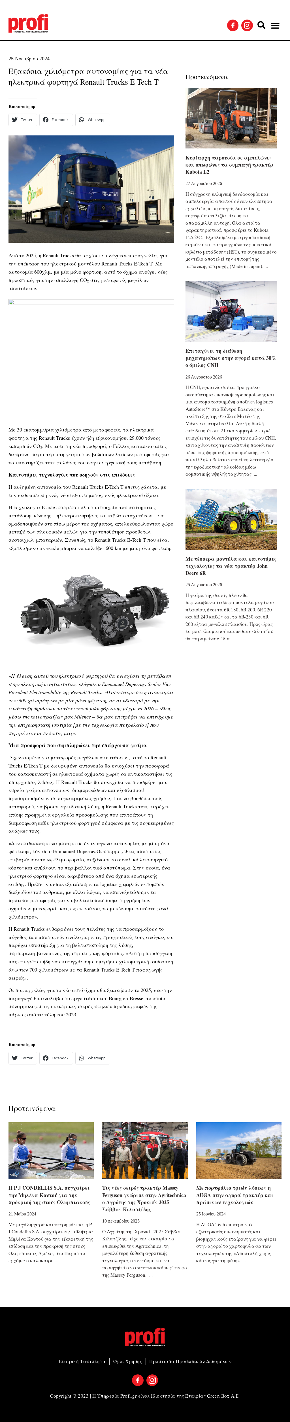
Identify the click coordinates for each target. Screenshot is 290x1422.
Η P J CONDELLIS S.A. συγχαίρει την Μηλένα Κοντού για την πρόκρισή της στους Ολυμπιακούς (49, 1195)
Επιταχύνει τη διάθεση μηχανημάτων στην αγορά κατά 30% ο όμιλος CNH (230, 358)
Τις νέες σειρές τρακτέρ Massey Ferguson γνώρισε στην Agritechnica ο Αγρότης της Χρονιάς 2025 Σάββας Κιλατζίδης (144, 1198)
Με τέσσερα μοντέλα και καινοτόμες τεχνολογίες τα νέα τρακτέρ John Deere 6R (230, 566)
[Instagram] (247, 25)
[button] (261, 25)
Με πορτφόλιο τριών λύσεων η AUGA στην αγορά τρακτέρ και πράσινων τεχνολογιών (235, 1195)
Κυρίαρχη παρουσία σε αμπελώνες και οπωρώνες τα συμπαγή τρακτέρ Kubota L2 (229, 164)
